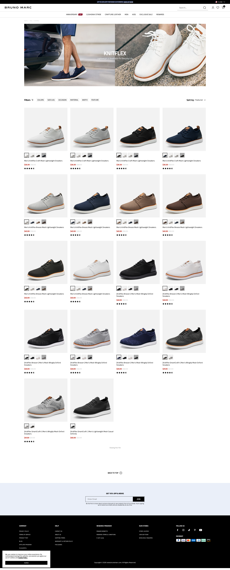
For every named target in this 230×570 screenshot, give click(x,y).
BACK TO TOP (113, 473)
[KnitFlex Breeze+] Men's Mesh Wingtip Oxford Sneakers (134, 295)
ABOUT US (58, 534)
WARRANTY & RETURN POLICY (64, 541)
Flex (31, 20)
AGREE (26, 563)
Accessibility (23, 548)
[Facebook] (177, 530)
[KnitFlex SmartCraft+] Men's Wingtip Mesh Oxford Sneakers (183, 364)
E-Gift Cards (100, 538)
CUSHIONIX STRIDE (93, 14)
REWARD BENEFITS (102, 531)
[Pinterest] (194, 530)
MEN (126, 14)
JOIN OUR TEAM (143, 534)
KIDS (134, 14)
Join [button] (138, 499)
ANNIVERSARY (71, 14)
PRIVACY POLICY (24, 531)
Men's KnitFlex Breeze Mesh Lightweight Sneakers (44, 227)
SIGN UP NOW (128, 2)
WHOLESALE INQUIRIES (146, 538)
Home (26, 20)
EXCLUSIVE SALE (146, 14)
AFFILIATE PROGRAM (25, 544)
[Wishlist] (217, 7)
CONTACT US (58, 531)
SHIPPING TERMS (60, 538)
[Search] (204, 7)
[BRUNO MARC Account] (213, 7)
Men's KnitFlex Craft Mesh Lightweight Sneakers (43, 161)
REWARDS (160, 14)
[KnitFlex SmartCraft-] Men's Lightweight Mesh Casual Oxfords (91, 432)
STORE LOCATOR (144, 531)
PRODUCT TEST (23, 538)
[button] (220, 2)
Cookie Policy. (23, 558)
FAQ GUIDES (58, 544)
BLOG (20, 541)
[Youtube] (200, 530)
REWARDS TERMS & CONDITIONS (106, 534)
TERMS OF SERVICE (24, 534)
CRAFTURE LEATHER (113, 14)
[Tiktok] (189, 530)
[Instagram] (183, 530)
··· (44, 155)
